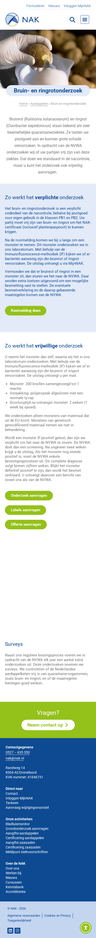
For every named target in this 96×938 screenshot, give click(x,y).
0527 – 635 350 (18, 752)
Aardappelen (39, 103)
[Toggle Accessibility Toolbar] (85, 927)
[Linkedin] (10, 931)
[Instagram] (17, 931)
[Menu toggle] (84, 19)
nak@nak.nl (15, 758)
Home (23, 103)
